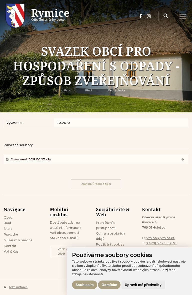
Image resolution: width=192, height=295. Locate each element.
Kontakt (10, 246)
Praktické (11, 234)
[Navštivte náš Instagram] (148, 16)
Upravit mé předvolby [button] (143, 285)
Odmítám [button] (109, 285)
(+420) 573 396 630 (161, 243)
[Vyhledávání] (166, 16)
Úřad (88, 90)
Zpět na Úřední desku (96, 184)
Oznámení (30, 159)
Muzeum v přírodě (18, 240)
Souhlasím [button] (85, 285)
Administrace (18, 287)
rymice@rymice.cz (160, 238)
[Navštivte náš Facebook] (140, 16)
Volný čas (11, 251)
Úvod (67, 90)
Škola (8, 229)
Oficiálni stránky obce (50, 16)
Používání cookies (110, 244)
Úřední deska (116, 90)
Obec (8, 217)
